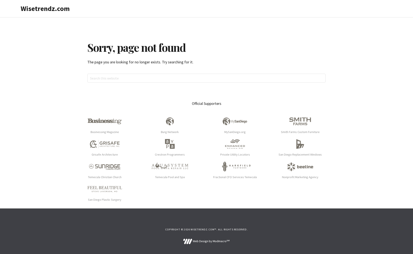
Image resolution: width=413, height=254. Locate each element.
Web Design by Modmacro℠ (211, 241)
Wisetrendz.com (45, 8)
